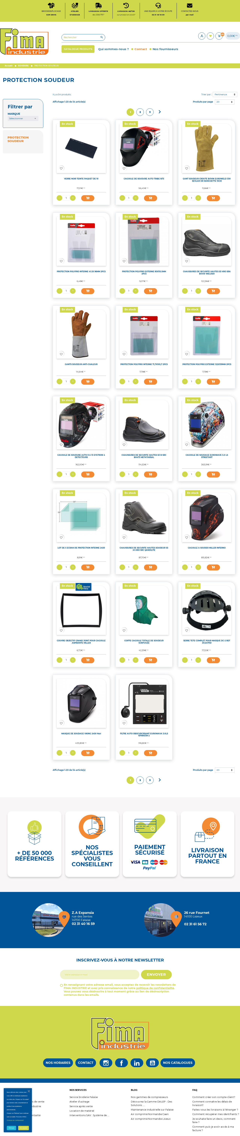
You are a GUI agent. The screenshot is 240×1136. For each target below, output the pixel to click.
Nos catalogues (177, 1063)
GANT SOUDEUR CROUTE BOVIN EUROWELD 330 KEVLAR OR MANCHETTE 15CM (207, 180)
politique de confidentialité (155, 988)
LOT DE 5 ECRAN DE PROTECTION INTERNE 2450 (81, 548)
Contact (85, 1063)
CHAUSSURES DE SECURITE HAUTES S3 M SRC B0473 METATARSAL (144, 456)
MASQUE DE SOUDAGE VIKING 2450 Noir (81, 733)
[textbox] (23, 118)
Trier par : (206, 94)
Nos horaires (58, 1063)
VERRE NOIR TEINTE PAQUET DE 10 (81, 179)
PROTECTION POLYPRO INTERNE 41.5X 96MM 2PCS (81, 271)
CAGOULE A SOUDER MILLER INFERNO (207, 548)
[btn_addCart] (87, 198)
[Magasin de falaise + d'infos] (50, 920)
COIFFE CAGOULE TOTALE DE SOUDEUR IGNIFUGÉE (144, 641)
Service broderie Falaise (84, 1097)
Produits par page (203, 101)
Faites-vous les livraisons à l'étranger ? (215, 1109)
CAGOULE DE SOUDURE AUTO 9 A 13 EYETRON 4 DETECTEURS (81, 456)
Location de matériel (82, 1110)
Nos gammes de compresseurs (149, 1097)
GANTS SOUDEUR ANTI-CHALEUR (81, 364)
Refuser (11, 1128)
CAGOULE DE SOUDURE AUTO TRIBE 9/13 (144, 179)
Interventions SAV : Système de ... (90, 1115)
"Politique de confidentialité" (15, 1120)
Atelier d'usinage (79, 1101)
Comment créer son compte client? (213, 1097)
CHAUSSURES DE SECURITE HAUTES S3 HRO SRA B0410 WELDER (207, 272)
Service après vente (81, 1106)
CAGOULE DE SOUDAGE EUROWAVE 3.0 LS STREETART (207, 456)
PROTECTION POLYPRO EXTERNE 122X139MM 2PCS (206, 364)
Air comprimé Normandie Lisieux (150, 1118)
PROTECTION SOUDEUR (18, 139)
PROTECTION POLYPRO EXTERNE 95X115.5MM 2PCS (144, 272)
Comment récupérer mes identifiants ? (215, 1114)
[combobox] (23, 118)
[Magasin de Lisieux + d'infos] (162, 920)
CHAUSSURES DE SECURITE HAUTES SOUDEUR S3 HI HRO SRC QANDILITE (144, 549)
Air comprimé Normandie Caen (150, 1114)
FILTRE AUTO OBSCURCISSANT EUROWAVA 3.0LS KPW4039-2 (144, 734)
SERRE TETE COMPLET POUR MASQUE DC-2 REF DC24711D (206, 641)
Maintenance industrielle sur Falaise (152, 1109)
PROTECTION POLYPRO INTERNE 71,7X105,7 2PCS (144, 364)
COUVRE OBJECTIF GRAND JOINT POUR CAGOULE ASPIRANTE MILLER (81, 641)
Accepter (23, 1128)
